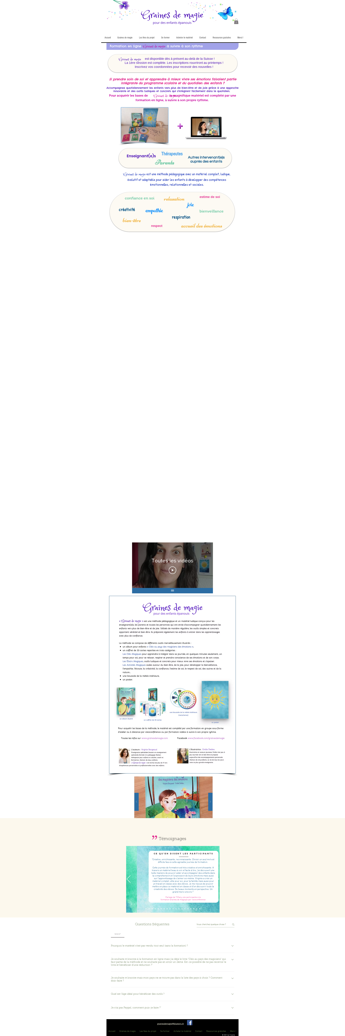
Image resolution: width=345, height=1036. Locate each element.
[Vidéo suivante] (207, 565)
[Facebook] (189, 1022)
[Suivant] (217, 879)
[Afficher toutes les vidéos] (172, 590)
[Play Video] (172, 570)
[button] (236, 21)
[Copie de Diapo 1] (152, 908)
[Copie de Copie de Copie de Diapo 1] (158, 908)
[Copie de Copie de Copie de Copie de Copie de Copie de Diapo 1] (167, 908)
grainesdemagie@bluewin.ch (170, 1023)
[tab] (117, 934)
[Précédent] (128, 879)
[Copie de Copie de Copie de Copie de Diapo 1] (161, 908)
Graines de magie (172, 15)
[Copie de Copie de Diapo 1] (155, 908)
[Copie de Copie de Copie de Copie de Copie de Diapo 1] (164, 908)
